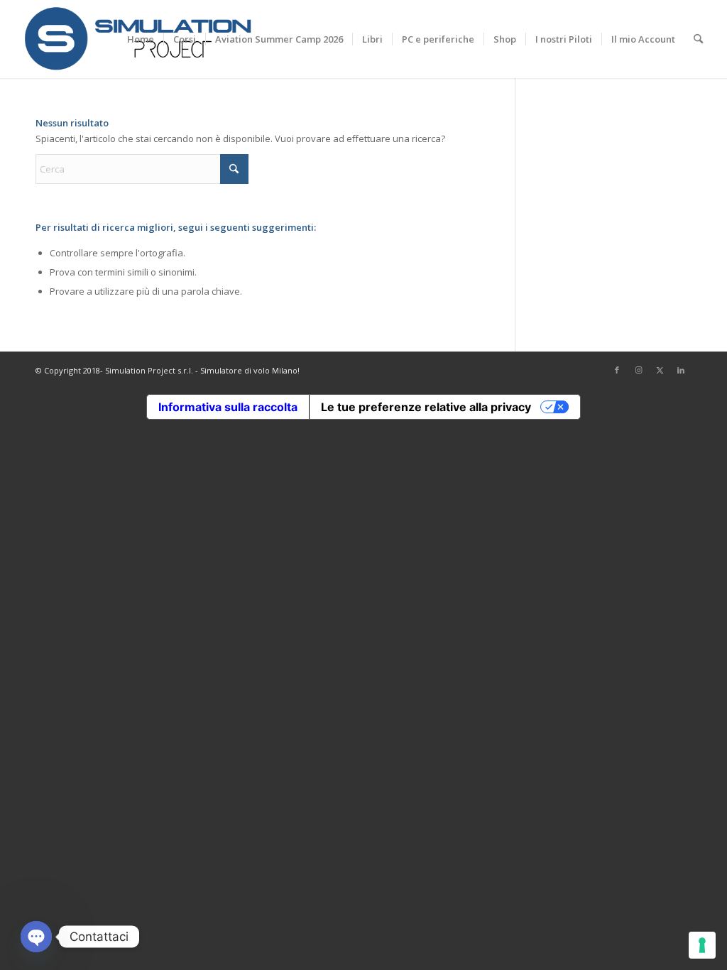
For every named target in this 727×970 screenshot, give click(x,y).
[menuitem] (140, 39)
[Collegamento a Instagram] (638, 370)
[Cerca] (698, 39)
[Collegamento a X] (659, 370)
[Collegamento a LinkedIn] (681, 370)
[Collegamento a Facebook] (617, 370)
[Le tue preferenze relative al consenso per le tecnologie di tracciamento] (702, 945)
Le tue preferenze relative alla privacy (426, 407)
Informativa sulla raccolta (227, 407)
